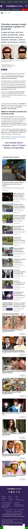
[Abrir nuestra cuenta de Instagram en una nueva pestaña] (11, 492)
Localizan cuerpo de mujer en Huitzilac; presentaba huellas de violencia (20, 218)
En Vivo (25, 9)
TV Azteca (9, 1)
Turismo (8, 9)
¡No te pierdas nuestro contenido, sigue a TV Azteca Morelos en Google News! (14, 145)
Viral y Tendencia (16, 9)
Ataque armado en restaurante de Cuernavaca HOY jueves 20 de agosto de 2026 (19, 251)
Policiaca (5, 12)
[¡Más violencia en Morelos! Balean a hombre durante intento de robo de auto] (7, 197)
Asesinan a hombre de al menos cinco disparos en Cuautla (20, 304)
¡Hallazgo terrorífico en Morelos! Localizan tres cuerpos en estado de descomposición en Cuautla (20, 263)
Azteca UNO (15, 1)
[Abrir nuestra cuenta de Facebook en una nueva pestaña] (16, 492)
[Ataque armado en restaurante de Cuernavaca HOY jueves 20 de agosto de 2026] (7, 252)
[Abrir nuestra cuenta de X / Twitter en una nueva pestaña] (9, 492)
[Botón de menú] (1, 6)
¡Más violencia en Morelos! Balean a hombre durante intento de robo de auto (19, 197)
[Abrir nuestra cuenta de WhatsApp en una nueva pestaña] (19, 492)
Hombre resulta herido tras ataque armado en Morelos (19, 206)
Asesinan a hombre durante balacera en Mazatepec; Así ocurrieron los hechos (13, 184)
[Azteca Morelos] (14, 6)
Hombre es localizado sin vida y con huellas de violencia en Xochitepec (19, 284)
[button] (24, 525)
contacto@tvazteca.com (19, 504)
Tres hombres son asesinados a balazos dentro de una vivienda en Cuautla (19, 229)
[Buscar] (26, 6)
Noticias (2, 9)
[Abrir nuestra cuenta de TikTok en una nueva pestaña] (14, 492)
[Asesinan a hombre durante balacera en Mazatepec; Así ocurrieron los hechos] (14, 170)
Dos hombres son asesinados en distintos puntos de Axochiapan (19, 294)
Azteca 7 (21, 1)
